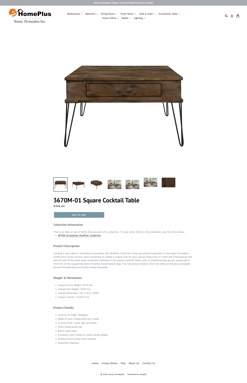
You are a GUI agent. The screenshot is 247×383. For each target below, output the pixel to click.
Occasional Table (168, 13)
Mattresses (74, 13)
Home (95, 363)
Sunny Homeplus (116, 374)
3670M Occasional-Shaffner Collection (79, 235)
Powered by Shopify (137, 374)
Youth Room (127, 13)
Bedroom (91, 13)
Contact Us (148, 363)
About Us (134, 363)
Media (125, 18)
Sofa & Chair (146, 13)
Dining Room (108, 13)
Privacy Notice (109, 363)
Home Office (109, 18)
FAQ (123, 363)
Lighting (138, 18)
